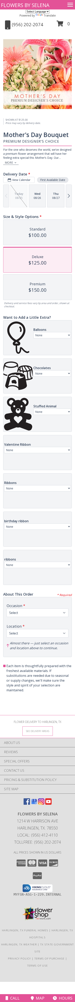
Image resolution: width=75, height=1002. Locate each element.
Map (39, 998)
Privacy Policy (19, 958)
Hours (64, 998)
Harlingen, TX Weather (19, 944)
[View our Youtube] (48, 803)
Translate (50, 15)
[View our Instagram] (41, 803)
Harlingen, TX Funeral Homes (25, 930)
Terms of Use (37, 965)
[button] (63, 25)
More (9, 162)
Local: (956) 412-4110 (37, 835)
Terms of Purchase (49, 958)
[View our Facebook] (27, 803)
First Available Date (52, 180)
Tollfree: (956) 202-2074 (37, 842)
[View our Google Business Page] (34, 803)
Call (14, 998)
